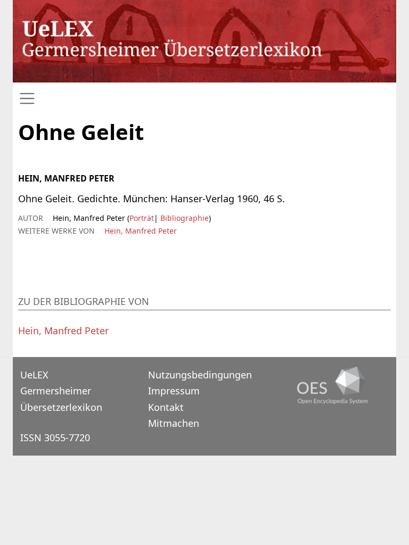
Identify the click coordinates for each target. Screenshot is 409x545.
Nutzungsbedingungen (200, 374)
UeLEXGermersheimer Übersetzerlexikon (61, 391)
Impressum (174, 390)
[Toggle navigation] (204, 98)
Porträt (141, 218)
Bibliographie (183, 218)
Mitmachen (173, 423)
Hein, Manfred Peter (140, 231)
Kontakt (166, 407)
